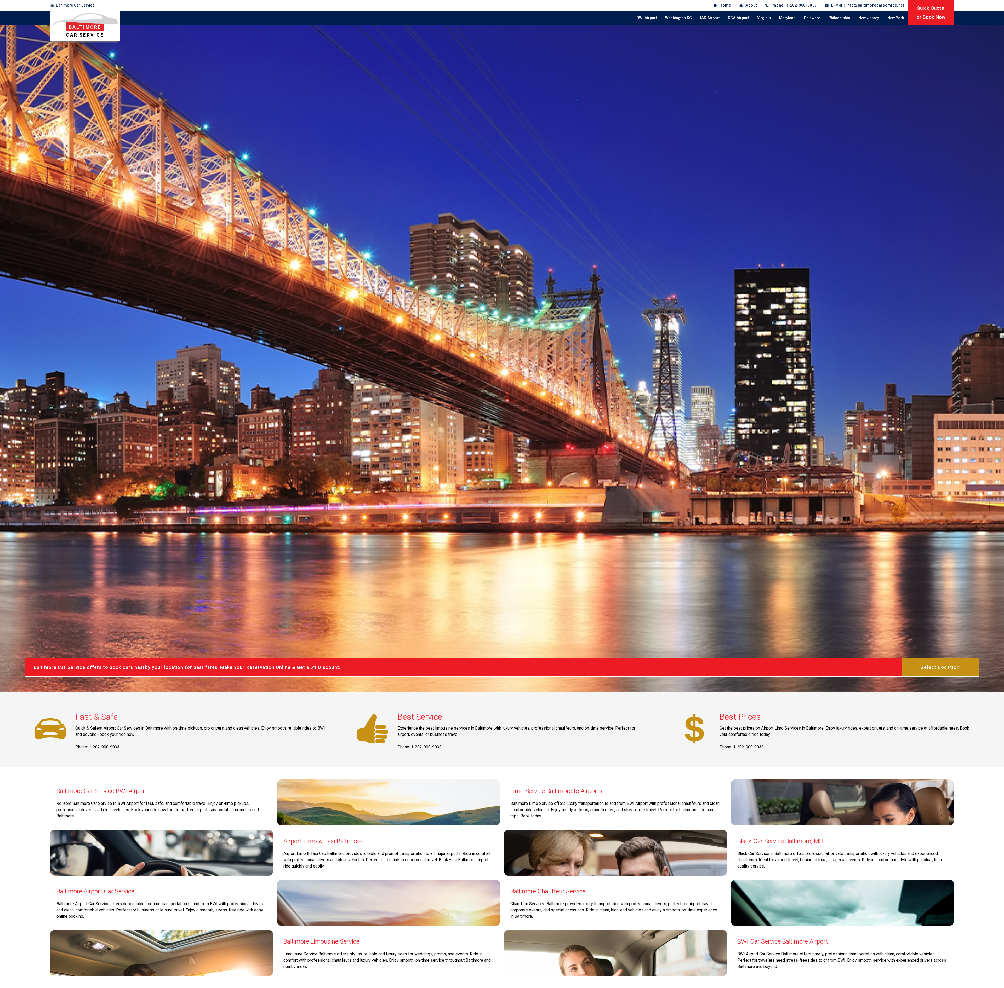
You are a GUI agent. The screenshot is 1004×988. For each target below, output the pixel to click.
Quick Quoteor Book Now (931, 12)
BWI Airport (647, 18)
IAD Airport (710, 18)
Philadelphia (839, 18)
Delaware (812, 18)
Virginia (764, 18)
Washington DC (678, 18)
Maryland (787, 18)
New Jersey (868, 18)
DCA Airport (738, 18)
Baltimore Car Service (75, 5)
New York (895, 18)
